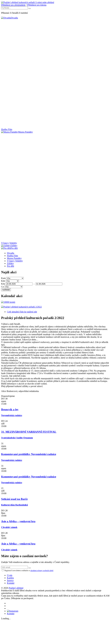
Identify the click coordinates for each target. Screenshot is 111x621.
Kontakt (10, 583)
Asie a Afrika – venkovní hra (18, 521)
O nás (9, 575)
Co (2, 286)
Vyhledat (6, 290)
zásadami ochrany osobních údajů (41, 571)
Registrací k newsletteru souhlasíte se (28, 571)
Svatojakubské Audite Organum (17, 437)
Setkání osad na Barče (14, 498)
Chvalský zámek (9, 527)
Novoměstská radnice (11, 415)
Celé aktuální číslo (22, 311)
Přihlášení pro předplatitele (13, 5)
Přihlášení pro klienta (36, 5)
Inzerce (10, 580)
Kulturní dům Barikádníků (14, 505)
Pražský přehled (16, 588)
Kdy (3, 284)
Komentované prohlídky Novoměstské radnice (28, 454)
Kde (3, 281)
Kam (3, 278)
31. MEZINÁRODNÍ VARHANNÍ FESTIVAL (28, 431)
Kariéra (10, 578)
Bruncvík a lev (9, 409)
